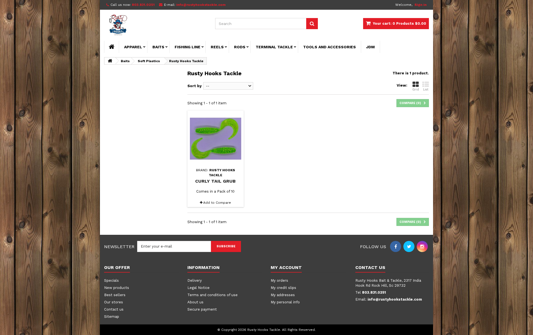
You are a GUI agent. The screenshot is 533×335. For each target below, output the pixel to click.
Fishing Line (187, 47)
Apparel (133, 47)
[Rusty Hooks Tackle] (155, 25)
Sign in (420, 5)
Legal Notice (198, 288)
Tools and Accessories (329, 47)
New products (116, 288)
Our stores (113, 302)
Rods (239, 47)
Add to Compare (217, 203)
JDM (370, 47)
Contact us (114, 309)
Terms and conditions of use (212, 295)
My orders (279, 280)
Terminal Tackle (274, 47)
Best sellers (114, 295)
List (425, 89)
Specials (111, 280)
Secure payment (202, 309)
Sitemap (111, 316)
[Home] (111, 47)
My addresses (283, 295)
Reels (217, 47)
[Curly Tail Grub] (215, 138)
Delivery (194, 280)
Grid (415, 89)
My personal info (285, 302)
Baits (158, 47)
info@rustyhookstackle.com (395, 299)
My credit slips (283, 288)
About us (195, 302)
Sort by (194, 86)
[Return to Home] (110, 60)
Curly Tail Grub (215, 181)
